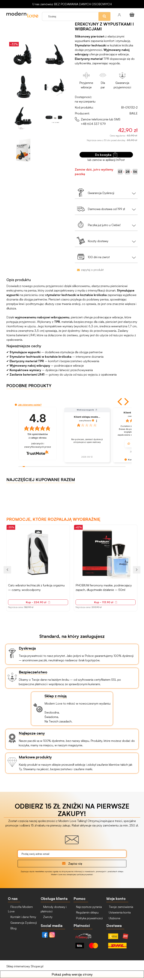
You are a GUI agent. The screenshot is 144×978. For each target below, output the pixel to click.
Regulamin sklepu (87, 912)
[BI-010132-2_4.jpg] (23, 118)
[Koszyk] (132, 15)
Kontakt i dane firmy (23, 917)
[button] (120, 401)
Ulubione (114, 918)
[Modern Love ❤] (22, 15)
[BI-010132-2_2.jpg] (23, 86)
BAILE (133, 113)
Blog (13, 928)
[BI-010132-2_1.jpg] (55, 55)
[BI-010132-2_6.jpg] (23, 149)
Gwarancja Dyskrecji (23, 923)
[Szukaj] (113, 9)
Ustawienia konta (119, 912)
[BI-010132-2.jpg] (23, 55)
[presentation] (7, 570)
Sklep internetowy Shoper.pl (24, 966)
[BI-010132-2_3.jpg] (55, 86)
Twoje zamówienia (120, 907)
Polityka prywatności (89, 918)
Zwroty (47, 917)
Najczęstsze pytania (88, 907)
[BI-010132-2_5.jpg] (55, 118)
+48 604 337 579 (93, 124)
